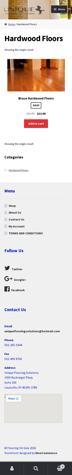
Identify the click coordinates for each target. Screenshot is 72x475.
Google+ (20, 280)
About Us (15, 212)
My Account (17, 226)
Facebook (18, 290)
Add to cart (36, 123)
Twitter (17, 269)
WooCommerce (46, 453)
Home (11, 24)
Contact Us (16, 219)
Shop (12, 206)
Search (36, 468)
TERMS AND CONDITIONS (26, 233)
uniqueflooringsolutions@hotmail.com (32, 331)
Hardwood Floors (18, 170)
